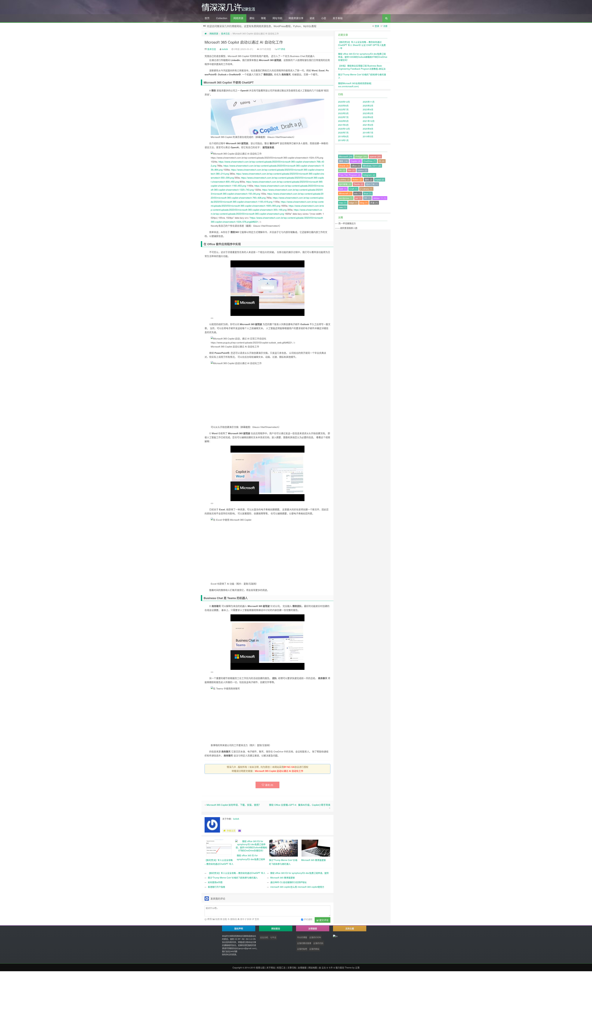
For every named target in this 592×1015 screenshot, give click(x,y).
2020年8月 (368, 128)
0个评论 (281, 49)
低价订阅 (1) (372, 184)
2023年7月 (343, 109)
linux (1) (368, 193)
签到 (256, 919)
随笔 (263, 18)
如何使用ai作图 (215, 882)
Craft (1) (353, 188)
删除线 (233, 919)
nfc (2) (342, 170)
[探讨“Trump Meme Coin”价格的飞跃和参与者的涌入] (283, 847)
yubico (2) (362, 170)
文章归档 (291, 967)
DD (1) (367, 198)
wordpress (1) (346, 198)
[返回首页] (206, 33)
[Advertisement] (92, 992)
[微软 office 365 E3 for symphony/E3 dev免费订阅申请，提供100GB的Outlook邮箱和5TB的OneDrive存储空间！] (251, 845)
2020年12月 (344, 128)
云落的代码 (318, 943)
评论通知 (308, 919)
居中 (242, 919)
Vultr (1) (343, 188)
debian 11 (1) (379, 198)
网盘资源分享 (296, 18)
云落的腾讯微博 (304, 943)
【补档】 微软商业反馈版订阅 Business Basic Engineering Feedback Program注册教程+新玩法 (362, 67)
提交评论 (324, 920)
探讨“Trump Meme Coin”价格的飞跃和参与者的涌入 (233, 877)
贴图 (217, 919)
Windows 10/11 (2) (372, 165)
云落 (357, 967)
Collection (221, 18)
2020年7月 (343, 132)
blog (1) (364, 202)
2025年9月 (343, 105)
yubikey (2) (344, 179)
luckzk (225, 49)
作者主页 (231, 830)
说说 (312, 18)
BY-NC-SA (289, 766)
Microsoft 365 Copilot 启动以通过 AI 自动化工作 (244, 42)
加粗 (224, 919)
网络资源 (238, 18)
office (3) (356, 165)
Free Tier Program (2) (350, 174)
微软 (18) (343, 161)
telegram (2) (369, 174)
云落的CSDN (315, 937)
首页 (207, 18)
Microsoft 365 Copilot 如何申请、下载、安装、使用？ (234, 804)
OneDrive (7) (369, 161)
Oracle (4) (344, 165)
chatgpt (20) (361, 156)
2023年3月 (343, 113)
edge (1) (353, 202)
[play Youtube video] (212, 318)
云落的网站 (314, 948)
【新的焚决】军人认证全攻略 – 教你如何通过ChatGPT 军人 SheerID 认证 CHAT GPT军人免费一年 (362, 45)
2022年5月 (343, 121)
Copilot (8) (356, 161)
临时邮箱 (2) (345, 184)
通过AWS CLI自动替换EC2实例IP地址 (288, 882)
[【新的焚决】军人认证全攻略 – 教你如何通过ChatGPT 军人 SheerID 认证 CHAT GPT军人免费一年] (219, 847)
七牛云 (273, 937)
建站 (251, 18)
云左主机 (264, 937)
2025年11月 (368, 101)
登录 (377, 25)
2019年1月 (343, 140)
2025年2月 (368, 105)
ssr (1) (358, 198)
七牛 (331, 967)
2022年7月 (343, 117)
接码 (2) (368, 179)
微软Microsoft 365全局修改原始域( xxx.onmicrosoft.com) (355, 85)
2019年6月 (343, 136)
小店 (323, 18)
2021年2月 (368, 124)
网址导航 (277, 18)
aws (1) (342, 207)
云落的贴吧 (302, 948)
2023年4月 (368, 109)
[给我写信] (239, 831)
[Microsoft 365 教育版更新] (316, 847)
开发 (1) (374, 202)
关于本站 (338, 18)
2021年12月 (368, 121)
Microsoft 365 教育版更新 (282, 877)
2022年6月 (368, 117)
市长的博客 (302, 937)
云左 (324, 967)
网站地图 (312, 967)
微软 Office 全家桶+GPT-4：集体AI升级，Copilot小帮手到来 (299, 804)
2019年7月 (368, 132)
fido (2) (351, 170)
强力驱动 (339, 967)
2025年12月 (344, 101)
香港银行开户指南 (216, 886)
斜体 (248, 919)
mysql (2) (379, 179)
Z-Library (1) (366, 188)
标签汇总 (281, 967)
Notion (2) (357, 179)
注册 (385, 25)
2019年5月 (368, 136)
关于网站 (270, 967)
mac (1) (343, 202)
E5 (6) (382, 161)
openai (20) (375, 156)
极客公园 (260, 967)
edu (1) (357, 193)
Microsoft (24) (346, 156)
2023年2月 (368, 113)
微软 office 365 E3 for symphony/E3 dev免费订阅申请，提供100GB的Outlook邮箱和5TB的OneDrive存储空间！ (362, 56)
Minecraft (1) (345, 193)
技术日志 (225, 33)
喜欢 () (269, 784)
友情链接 (302, 967)
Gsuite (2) (358, 184)
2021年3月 (343, 124)
